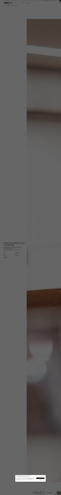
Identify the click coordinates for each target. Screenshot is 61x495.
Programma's (8, 5)
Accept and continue (40, 478)
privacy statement (29, 478)
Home (5, 5)
